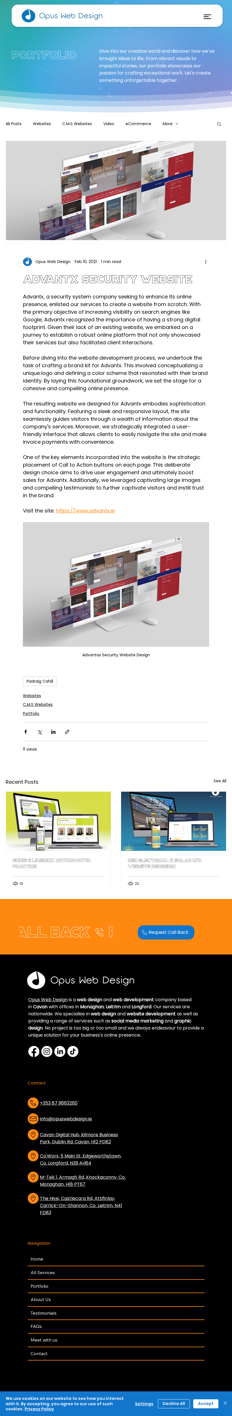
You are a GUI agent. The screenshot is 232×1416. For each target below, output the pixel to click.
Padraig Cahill (40, 681)
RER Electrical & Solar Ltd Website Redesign (164, 863)
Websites (42, 124)
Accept (206, 1403)
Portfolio (31, 713)
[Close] (225, 1403)
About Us (41, 1299)
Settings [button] (144, 1404)
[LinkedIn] (59, 1051)
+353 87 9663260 (59, 1103)
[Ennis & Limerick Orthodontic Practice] (58, 821)
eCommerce (138, 124)
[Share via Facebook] (25, 731)
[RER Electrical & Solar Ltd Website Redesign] (173, 821)
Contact (39, 1353)
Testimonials (44, 1313)
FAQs (36, 1326)
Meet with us (44, 1340)
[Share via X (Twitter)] (39, 731)
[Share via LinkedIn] (53, 731)
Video (108, 124)
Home (37, 1259)
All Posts (14, 124)
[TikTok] (72, 1051)
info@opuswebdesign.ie (66, 1119)
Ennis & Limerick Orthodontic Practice (52, 863)
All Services (43, 1272)
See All (220, 781)
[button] (219, 123)
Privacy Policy (39, 1409)
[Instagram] (46, 1051)
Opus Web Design (48, 999)
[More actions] (205, 261)
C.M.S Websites (77, 124)
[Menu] (207, 16)
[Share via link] (67, 731)
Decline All (174, 1403)
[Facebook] (33, 1051)
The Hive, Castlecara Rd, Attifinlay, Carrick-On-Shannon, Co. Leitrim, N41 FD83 (81, 1205)
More (168, 124)
